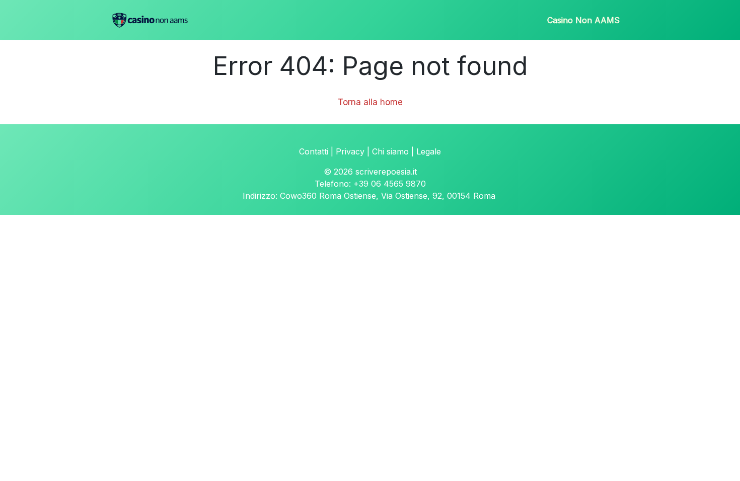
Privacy (350, 151)
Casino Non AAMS (583, 20)
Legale (428, 151)
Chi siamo (390, 151)
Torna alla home (370, 102)
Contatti (313, 151)
